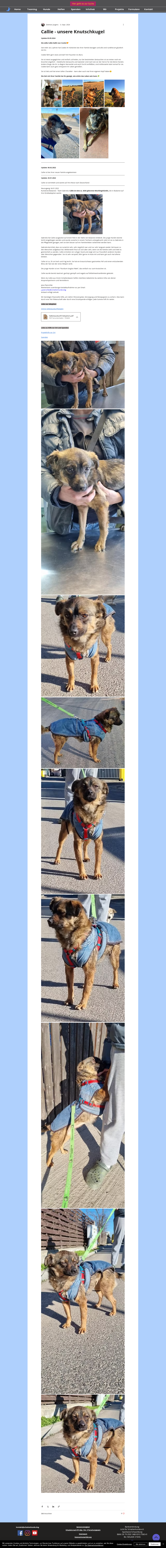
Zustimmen (155, 1544)
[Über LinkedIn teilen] (53, 1506)
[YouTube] (34, 1533)
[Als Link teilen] (59, 1506)
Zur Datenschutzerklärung (94, 1545)
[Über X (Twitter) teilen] (48, 1506)
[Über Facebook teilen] (42, 1506)
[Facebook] (20, 1533)
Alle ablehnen (140, 1544)
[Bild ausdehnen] (51, 93)
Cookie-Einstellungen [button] (124, 1544)
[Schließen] (163, 1544)
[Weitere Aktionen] (123, 24)
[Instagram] (27, 1533)
